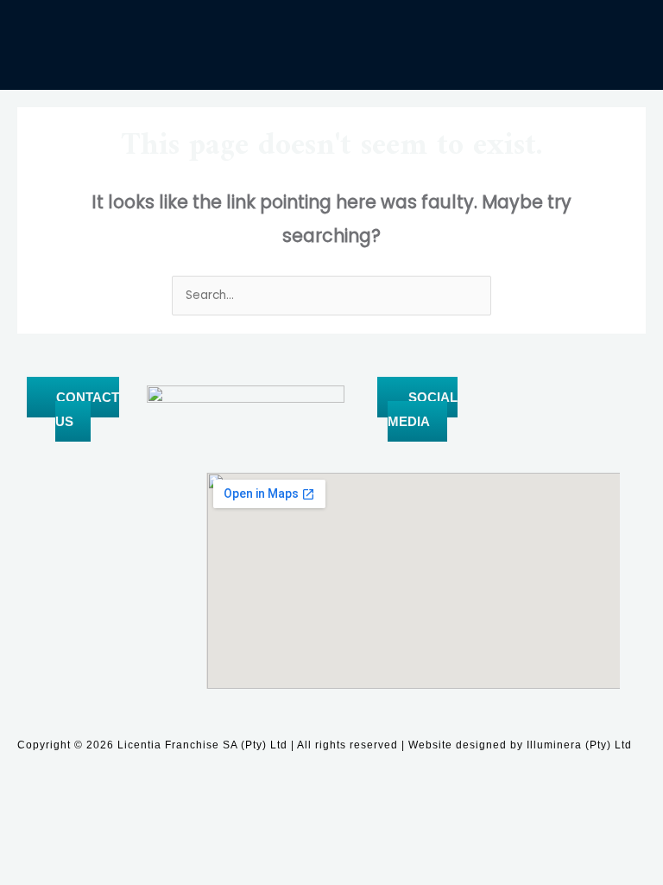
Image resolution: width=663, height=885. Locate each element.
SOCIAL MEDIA (423, 409)
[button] (331, 58)
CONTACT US (87, 409)
